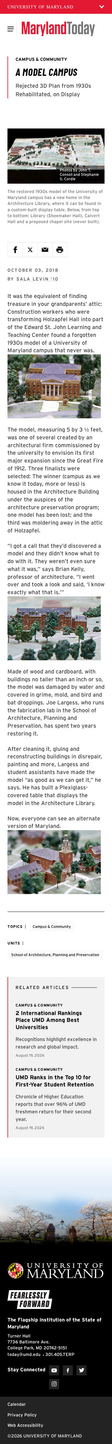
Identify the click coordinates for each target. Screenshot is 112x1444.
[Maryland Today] (58, 28)
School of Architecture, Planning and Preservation (55, 954)
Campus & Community (52, 926)
